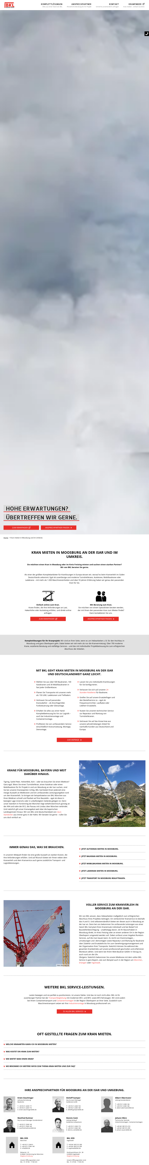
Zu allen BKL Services (73, 1011)
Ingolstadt (96, 962)
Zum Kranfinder (20, 527)
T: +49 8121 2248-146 (122, 1104)
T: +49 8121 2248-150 (73, 1106)
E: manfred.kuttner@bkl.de (27, 1128)
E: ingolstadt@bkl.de (74, 1148)
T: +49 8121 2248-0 (26, 1144)
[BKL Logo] (9, 5)
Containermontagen (65, 1000)
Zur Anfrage (73, 740)
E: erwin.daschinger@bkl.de (27, 1110)
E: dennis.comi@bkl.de (74, 1130)
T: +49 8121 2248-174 (73, 1126)
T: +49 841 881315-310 (122, 1126)
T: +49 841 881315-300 (74, 1144)
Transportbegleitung (57, 998)
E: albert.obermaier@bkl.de (124, 1108)
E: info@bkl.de (25, 1148)
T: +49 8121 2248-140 (25, 1124)
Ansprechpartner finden (57, 527)
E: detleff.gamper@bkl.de (74, 1110)
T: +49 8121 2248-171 (25, 1106)
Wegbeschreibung (26, 1156)
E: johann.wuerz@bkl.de (123, 1130)
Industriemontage (76, 1003)
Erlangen (83, 962)
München (138, 960)
